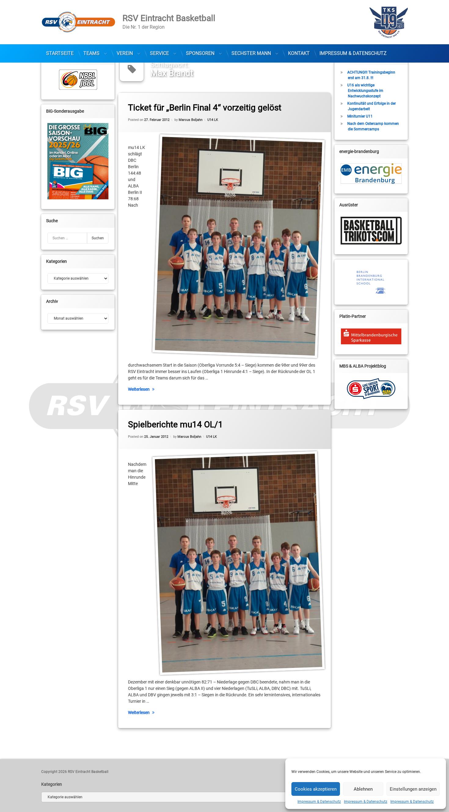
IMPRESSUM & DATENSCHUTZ (353, 53)
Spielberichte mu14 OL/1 (175, 424)
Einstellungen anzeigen (413, 789)
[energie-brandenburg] (371, 173)
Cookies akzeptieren (316, 789)
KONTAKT (299, 53)
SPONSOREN (200, 53)
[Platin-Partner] (371, 336)
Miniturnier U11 (360, 116)
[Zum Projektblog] (371, 388)
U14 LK (212, 119)
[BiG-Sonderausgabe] (77, 161)
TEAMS (91, 53)
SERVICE (159, 53)
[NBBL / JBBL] (77, 80)
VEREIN (125, 53)
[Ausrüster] (371, 231)
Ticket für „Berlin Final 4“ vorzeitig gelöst (204, 108)
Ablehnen (363, 789)
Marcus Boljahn (191, 119)
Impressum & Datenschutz (319, 801)
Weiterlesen (139, 389)
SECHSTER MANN (251, 53)
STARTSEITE (60, 53)
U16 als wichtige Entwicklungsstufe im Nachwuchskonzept (365, 90)
